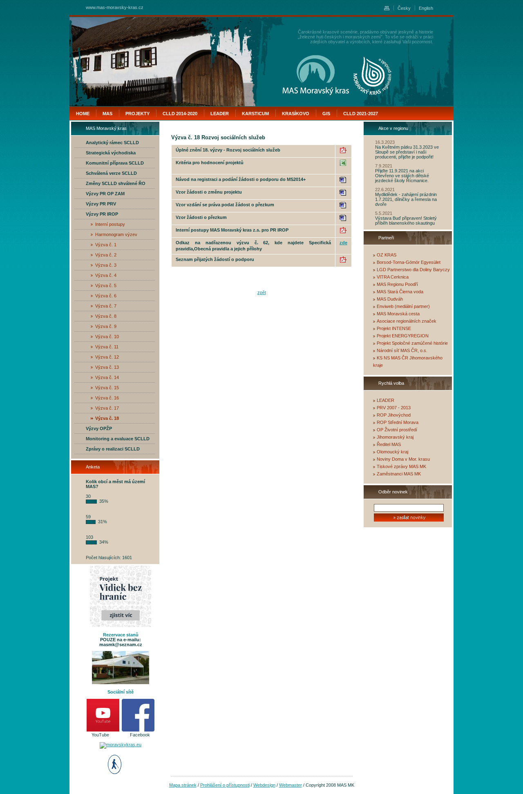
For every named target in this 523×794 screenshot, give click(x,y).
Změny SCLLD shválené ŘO (115, 183)
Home (82, 113)
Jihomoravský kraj (395, 437)
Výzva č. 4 (105, 275)
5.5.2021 (383, 213)
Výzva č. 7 (105, 305)
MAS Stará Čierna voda (400, 291)
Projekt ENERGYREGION (403, 335)
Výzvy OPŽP (99, 428)
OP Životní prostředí (397, 429)
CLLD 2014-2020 (180, 113)
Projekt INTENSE (394, 328)
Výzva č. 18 (107, 418)
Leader (219, 113)
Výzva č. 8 (105, 316)
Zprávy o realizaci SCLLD (113, 448)
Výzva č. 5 (105, 285)
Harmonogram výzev (116, 234)
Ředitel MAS (389, 444)
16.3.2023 (385, 142)
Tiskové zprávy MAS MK (401, 466)
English (426, 8)
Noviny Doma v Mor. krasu (403, 459)
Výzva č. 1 (105, 244)
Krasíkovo (295, 113)
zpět (261, 292)
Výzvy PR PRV (101, 203)
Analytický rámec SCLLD (112, 142)
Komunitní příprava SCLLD (115, 163)
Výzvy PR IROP (102, 214)
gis (326, 113)
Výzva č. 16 (107, 397)
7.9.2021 (383, 165)
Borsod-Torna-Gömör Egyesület (408, 262)
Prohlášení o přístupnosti (225, 785)
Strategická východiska (111, 152)
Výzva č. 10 (107, 336)
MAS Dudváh (390, 299)
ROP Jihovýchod (394, 415)
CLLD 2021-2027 (360, 113)
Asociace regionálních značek (406, 321)
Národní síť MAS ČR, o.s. (402, 350)
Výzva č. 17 (107, 408)
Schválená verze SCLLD (111, 173)
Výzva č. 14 (107, 377)
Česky (404, 8)
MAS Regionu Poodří (397, 284)
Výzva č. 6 (105, 295)
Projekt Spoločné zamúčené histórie (412, 343)
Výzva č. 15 (107, 387)
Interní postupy (110, 224)
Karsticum (255, 113)
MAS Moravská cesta (398, 313)
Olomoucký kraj (392, 451)
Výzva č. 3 (105, 265)
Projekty (137, 113)
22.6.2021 (385, 189)
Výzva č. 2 (105, 254)
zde (343, 242)
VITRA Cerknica (393, 276)
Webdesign (264, 785)
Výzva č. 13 (107, 367)
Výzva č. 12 (107, 357)
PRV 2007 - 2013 (394, 407)
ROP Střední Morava (397, 422)
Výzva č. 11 (106, 346)
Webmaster (290, 785)
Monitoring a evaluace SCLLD (118, 438)
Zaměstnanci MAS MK (399, 473)
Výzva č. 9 (105, 326)
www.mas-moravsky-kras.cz (114, 7)
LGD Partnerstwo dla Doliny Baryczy (413, 269)
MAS (107, 113)
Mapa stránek (183, 785)
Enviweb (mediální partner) (403, 306)
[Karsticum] (372, 75)
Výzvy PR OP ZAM (105, 193)
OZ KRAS (386, 254)
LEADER (385, 400)
